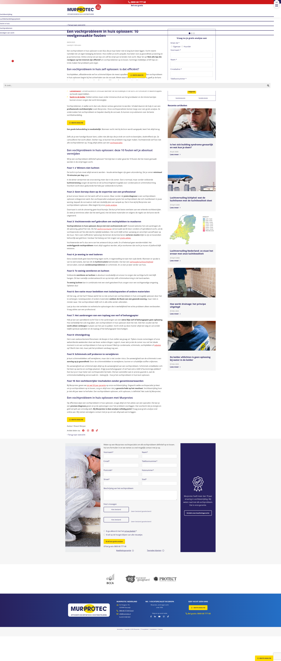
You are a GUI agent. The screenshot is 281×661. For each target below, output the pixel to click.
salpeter (157, 345)
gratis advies (125, 238)
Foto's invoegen (110, 504)
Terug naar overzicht (76, 25)
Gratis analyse (77, 123)
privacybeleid (129, 531)
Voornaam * (176, 50)
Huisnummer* (148, 470)
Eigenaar (177, 46)
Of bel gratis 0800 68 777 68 (115, 546)
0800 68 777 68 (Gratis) (126, 611)
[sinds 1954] (80, 10)
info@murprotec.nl (125, 614)
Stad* (144, 479)
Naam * (174, 59)
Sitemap (160, 629)
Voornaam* (108, 452)
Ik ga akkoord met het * (121, 531)
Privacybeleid (144, 629)
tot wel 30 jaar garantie (96, 385)
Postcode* (108, 470)
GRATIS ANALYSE (199, 608)
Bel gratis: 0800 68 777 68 (199, 613)
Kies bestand (116, 509)
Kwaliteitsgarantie (180, 98)
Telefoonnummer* (149, 461)
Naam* (145, 452)
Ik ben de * (175, 43)
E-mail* (107, 461)
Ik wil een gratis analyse (114, 541)
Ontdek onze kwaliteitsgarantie (198, 513)
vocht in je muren (104, 229)
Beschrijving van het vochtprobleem (118, 488)
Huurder (187, 46)
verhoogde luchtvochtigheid (141, 262)
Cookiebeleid (153, 629)
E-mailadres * (176, 69)
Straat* (107, 479)
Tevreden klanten (203, 98)
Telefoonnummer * (178, 79)
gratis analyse (111, 205)
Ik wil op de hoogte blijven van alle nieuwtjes (124, 535)
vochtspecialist (116, 143)
